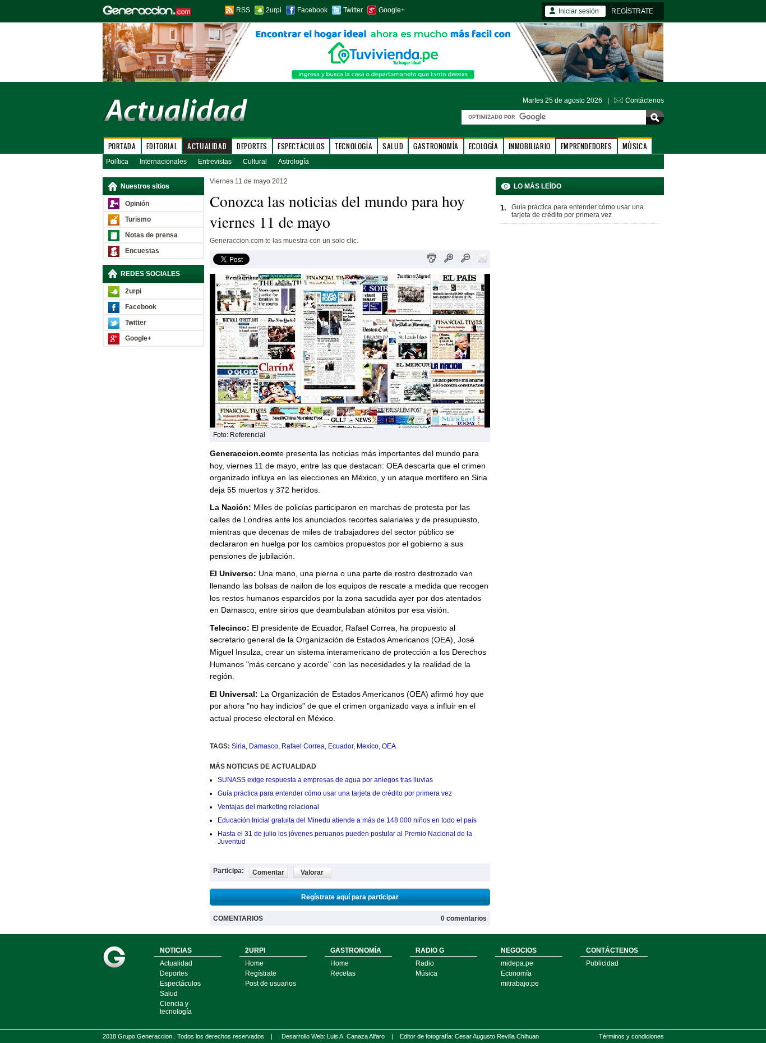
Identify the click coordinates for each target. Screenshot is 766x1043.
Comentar (268, 872)
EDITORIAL (161, 146)
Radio (425, 963)
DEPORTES (252, 146)
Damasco (263, 746)
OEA (389, 746)
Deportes (174, 973)
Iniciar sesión (579, 11)
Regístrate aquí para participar (350, 897)
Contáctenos (644, 100)
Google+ (392, 10)
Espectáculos (180, 983)
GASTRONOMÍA (436, 146)
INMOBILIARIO (530, 146)
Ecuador (340, 746)
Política (117, 162)
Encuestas (142, 251)
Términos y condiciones (631, 1036)
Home (254, 963)
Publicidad (602, 963)
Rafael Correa (303, 746)
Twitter (353, 10)
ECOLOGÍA (484, 146)
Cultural (255, 162)
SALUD (392, 146)
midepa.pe (517, 963)
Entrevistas (215, 162)
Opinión (137, 204)
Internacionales (163, 162)
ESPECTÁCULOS (301, 146)
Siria (239, 746)
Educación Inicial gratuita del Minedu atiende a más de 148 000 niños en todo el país (347, 820)
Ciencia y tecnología (176, 1008)
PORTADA (122, 146)
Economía (516, 973)
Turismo (138, 219)
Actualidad (176, 963)
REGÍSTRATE (632, 11)
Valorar (312, 872)
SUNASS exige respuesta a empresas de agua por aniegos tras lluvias (325, 780)
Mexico (368, 746)
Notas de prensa (151, 235)
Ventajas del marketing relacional (268, 807)
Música (426, 973)
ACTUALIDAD (207, 146)
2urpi (274, 10)
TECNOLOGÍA (353, 146)
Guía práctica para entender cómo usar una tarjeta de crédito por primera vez (335, 793)
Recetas (343, 973)
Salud (169, 994)
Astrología (293, 162)
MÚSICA (635, 146)
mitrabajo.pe (520, 983)
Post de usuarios (270, 983)
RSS (243, 10)
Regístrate (260, 973)
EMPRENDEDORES (586, 146)
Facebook (312, 10)
